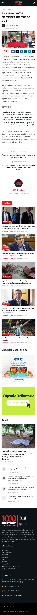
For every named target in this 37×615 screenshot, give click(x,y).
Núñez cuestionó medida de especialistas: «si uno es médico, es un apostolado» (21, 489)
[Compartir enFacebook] (13, 51)
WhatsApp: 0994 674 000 (12, 591)
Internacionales (7, 552)
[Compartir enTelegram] (29, 51)
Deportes (6, 333)
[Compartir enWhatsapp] (25, 51)
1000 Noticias (10, 611)
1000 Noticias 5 (8, 343)
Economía (6, 276)
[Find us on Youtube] (13, 606)
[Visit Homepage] (18, 3)
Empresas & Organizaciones (11, 566)
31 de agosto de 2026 (21, 231)
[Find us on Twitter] (5, 606)
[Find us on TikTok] (16, 607)
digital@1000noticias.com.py (13, 595)
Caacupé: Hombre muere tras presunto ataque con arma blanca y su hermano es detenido (14, 455)
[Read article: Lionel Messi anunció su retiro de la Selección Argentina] (18, 327)
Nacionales (7, 222)
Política (9, 9)
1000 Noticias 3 (13, 25)
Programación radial (8, 568)
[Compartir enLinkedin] (21, 51)
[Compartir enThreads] (33, 51)
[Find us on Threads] (10, 607)
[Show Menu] (2, 3)
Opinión (4, 562)
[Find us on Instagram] (7, 606)
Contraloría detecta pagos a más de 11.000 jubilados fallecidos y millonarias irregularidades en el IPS (20, 479)
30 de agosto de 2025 (10, 28)
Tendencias (5, 564)
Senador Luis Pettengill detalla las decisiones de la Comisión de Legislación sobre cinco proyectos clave (18, 310)
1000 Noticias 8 (8, 231)
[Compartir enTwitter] (17, 51)
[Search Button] (34, 3)
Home (3, 9)
